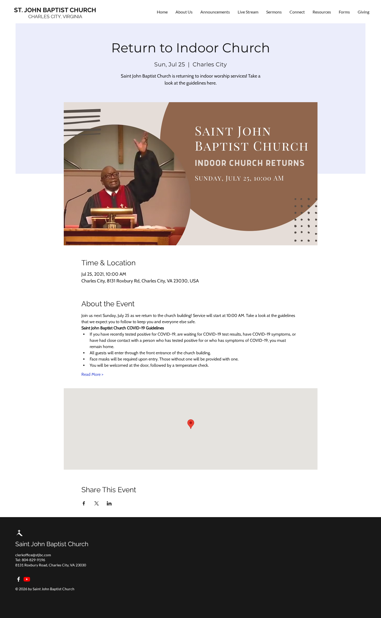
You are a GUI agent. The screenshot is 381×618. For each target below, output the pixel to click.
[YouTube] (27, 579)
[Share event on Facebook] (83, 503)
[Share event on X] (96, 503)
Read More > (92, 374)
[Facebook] (18, 579)
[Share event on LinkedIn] (109, 503)
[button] (297, 12)
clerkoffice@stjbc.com (33, 555)
